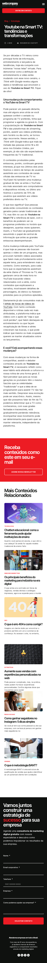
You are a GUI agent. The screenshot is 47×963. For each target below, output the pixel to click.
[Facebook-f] (25, 955)
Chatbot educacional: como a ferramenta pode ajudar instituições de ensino (21, 533)
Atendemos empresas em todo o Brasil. (23, 938)
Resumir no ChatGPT (29, 43)
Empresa (7, 891)
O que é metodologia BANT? (20, 765)
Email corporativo (10, 867)
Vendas (7, 761)
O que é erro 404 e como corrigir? (23, 624)
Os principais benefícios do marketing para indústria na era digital (22, 580)
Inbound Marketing (12, 573)
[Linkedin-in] (22, 955)
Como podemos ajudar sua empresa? (19, 903)
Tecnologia (9, 526)
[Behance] (28, 955)
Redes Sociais (9, 714)
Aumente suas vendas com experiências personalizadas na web (22, 674)
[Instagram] (18, 955)
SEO (5, 620)
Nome (6, 856)
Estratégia (15, 21)
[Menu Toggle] (43, 4)
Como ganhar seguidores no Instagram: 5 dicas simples (20, 720)
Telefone (7, 879)
